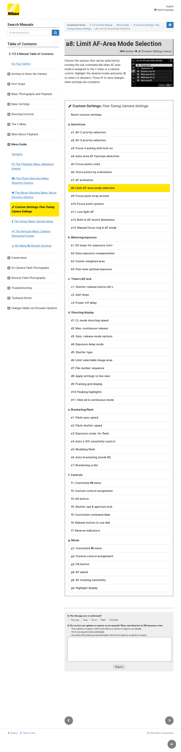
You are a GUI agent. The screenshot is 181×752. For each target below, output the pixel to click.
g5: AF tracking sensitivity (88, 580)
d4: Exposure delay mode (87, 344)
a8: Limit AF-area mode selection (93, 188)
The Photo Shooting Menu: (30, 181)
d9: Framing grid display (86, 384)
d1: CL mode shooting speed (90, 320)
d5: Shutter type (81, 352)
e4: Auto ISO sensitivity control (93, 441)
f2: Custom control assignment (92, 491)
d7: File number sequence (87, 368)
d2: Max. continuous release (89, 328)
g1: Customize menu (86, 548)
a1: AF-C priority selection (88, 132)
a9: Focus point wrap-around (90, 196)
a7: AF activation (82, 180)
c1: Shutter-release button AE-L (92, 287)
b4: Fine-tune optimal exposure (91, 269)
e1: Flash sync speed (84, 417)
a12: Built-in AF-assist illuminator (93, 219)
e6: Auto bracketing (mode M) (91, 457)
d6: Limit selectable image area (91, 360)
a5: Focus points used (85, 164)
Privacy (13, 733)
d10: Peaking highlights (86, 392)
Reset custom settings (86, 114)
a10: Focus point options (87, 204)
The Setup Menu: (32, 221)
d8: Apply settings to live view (90, 376)
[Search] (55, 33)
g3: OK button (80, 564)
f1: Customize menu (86, 483)
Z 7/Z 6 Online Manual (101, 25)
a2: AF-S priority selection (88, 140)
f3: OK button (80, 499)
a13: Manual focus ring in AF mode (93, 227)
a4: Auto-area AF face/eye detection (95, 156)
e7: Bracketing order (84, 465)
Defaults (17, 154)
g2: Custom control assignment (92, 556)
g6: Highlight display (84, 588)
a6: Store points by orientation (91, 172)
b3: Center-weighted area (88, 261)
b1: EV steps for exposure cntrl (91, 245)
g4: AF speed (79, 572)
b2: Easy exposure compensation (93, 253)
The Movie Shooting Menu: (34, 195)
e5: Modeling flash (83, 449)
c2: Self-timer (80, 295)
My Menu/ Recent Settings (32, 245)
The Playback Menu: (33, 166)
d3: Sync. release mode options (91, 336)
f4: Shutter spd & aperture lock (91, 506)
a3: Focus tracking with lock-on (92, 148)
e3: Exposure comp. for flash (90, 433)
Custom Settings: (33, 209)
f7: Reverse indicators (85, 530)
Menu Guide (122, 25)
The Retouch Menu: (31, 234)
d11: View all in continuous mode (92, 400)
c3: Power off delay (84, 302)
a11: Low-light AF (82, 212)
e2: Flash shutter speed (86, 425)
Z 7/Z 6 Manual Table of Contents (31, 54)
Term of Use (28, 733)
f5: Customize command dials (90, 514)
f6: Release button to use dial (90, 522)
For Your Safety (21, 64)
